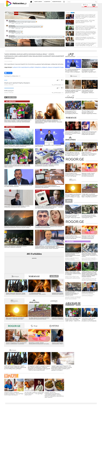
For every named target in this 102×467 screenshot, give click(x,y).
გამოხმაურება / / (59, 85)
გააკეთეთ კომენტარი (11, 97)
